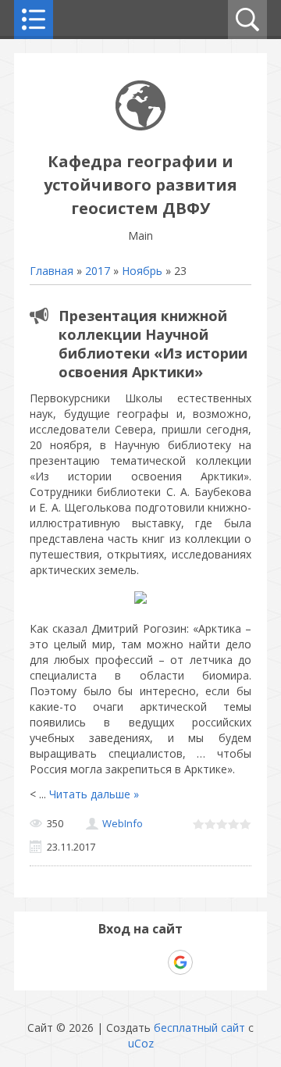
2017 (97, 270)
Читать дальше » (94, 794)
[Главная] (140, 126)
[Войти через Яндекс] (153, 962)
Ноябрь (142, 270)
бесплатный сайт (199, 1027)
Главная (51, 270)
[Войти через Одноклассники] (207, 962)
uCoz (141, 1043)
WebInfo (122, 823)
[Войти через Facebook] (126, 962)
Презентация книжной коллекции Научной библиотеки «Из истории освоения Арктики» (153, 343)
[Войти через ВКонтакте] (100, 962)
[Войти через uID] (73, 962)
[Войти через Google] (180, 962)
